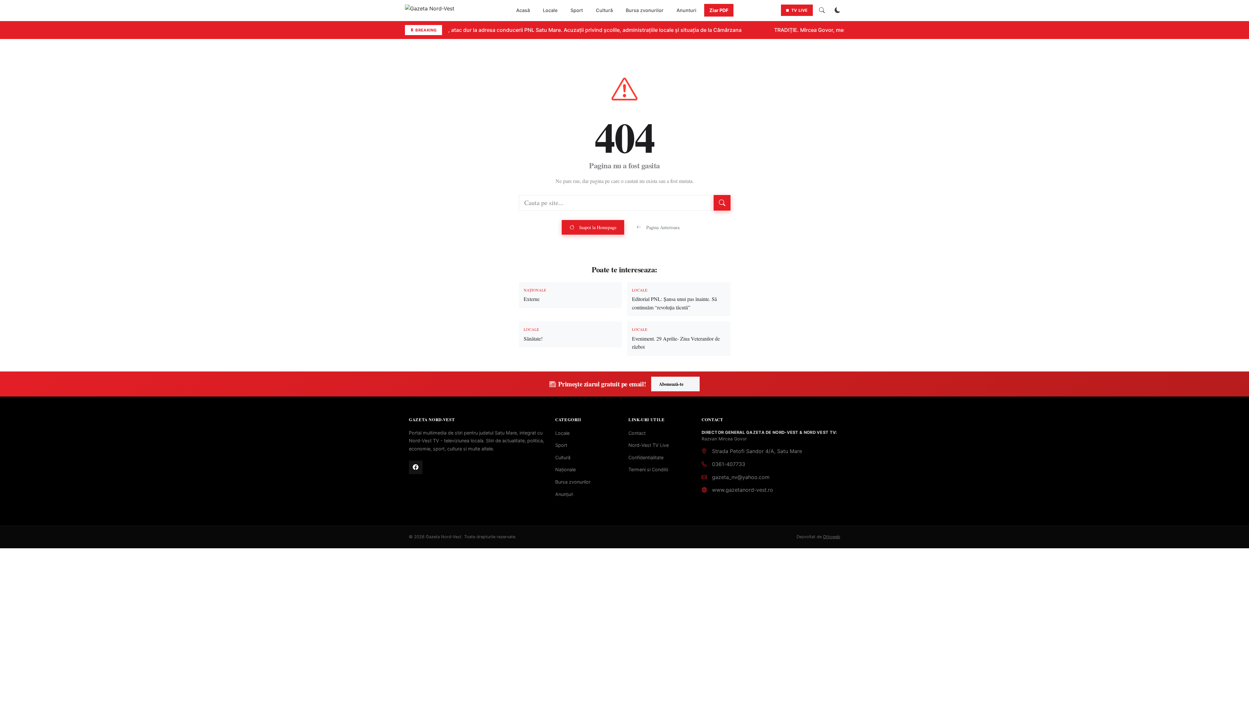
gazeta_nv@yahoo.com (741, 477)
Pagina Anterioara (662, 227)
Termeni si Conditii (648, 469)
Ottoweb (831, 536)
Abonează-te (671, 384)
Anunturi (686, 10)
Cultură (604, 10)
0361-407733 (728, 464)
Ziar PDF (718, 10)
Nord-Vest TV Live (648, 445)
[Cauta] (821, 10)
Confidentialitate (646, 457)
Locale (550, 10)
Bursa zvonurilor (645, 10)
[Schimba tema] (837, 10)
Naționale (565, 469)
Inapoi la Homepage (597, 227)
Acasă (523, 10)
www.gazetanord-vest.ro (742, 490)
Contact (637, 433)
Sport (577, 10)
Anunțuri (564, 494)
